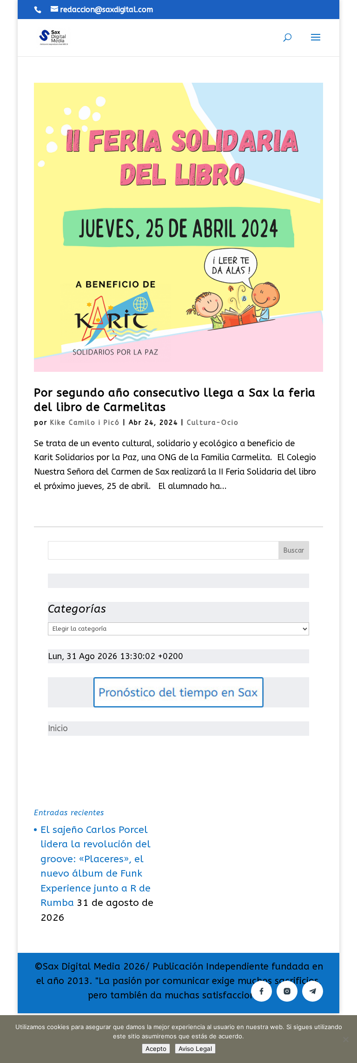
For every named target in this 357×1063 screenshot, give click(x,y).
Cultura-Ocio (213, 423)
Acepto (155, 1048)
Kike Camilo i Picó (85, 423)
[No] (345, 1039)
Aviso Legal (195, 1048)
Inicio (58, 728)
